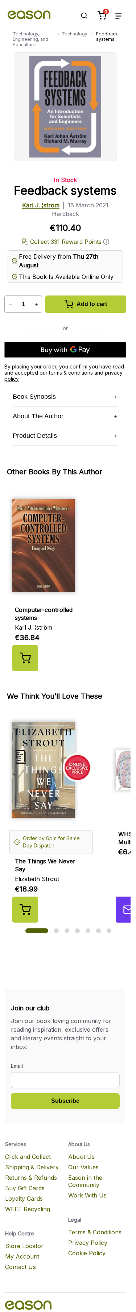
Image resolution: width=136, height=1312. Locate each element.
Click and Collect (28, 1156)
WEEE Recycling (27, 1209)
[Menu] (118, 15)
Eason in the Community (85, 1181)
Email (17, 1066)
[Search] (80, 15)
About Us (81, 1156)
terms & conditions (71, 373)
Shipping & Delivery (32, 1167)
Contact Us (20, 1266)
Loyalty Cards (24, 1198)
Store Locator (24, 1246)
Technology (74, 33)
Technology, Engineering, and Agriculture (30, 39)
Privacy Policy (87, 1242)
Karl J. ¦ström (40, 205)
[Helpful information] (106, 241)
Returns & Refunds (31, 1177)
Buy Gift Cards (25, 1188)
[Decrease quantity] (10, 304)
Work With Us (87, 1195)
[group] (68, 579)
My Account (22, 1256)
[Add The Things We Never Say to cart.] (25, 910)
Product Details (35, 435)
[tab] (36, 930)
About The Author (38, 416)
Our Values (83, 1167)
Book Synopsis (34, 396)
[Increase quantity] (36, 304)
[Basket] (102, 15)
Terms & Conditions (94, 1232)
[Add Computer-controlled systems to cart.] (25, 658)
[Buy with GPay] (65, 350)
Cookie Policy (87, 1253)
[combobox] (80, 15)
